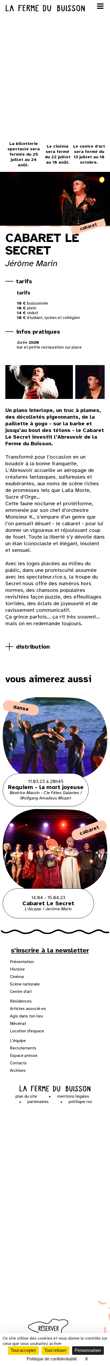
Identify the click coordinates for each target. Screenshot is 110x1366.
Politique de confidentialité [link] (52, 1359)
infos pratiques (38, 331)
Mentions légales (73, 1096)
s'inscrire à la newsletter (50, 950)
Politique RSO (80, 1101)
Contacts (18, 1063)
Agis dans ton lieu (26, 1016)
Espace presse (23, 1055)
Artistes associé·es (28, 1008)
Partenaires (38, 1101)
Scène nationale (25, 984)
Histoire (17, 969)
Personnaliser (88, 1350)
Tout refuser (55, 1350)
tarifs (24, 281)
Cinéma (17, 976)
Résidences (21, 1001)
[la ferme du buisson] (55, 8)
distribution (33, 646)
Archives (18, 1070)
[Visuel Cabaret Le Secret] (37, 382)
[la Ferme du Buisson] (55, 1089)
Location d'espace (27, 1031)
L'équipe (18, 1040)
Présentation (22, 961)
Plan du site (26, 1096)
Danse (21, 708)
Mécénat (18, 1023)
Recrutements (23, 1048)
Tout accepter (23, 1350)
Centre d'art (21, 991)
